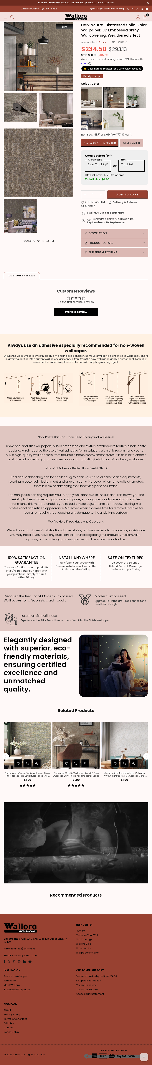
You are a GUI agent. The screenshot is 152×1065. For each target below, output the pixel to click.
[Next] (146, 756)
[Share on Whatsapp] (47, 241)
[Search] (12, 17)
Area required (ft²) (98, 155)
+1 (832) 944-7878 (24, 948)
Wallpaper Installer (87, 952)
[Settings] (138, 16)
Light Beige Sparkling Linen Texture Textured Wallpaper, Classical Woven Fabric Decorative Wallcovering (86, 774)
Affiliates (9, 1023)
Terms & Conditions (15, 1019)
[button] (145, 16)
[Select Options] (38, 763)
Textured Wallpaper (16, 976)
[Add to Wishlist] (29, 763)
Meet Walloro (12, 985)
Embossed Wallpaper (17, 989)
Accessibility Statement (90, 994)
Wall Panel (10, 980)
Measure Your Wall (87, 935)
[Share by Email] (52, 241)
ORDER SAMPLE (132, 143)
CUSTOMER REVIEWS (22, 275)
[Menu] (5, 17)
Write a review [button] (76, 312)
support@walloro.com (25, 955)
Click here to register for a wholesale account (112, 68)
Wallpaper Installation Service (108, 8)
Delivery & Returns (124, 202)
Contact (8, 1027)
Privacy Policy (12, 1014)
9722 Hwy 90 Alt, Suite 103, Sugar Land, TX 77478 (35, 940)
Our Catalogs (84, 939)
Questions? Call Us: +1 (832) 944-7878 (39, 8)
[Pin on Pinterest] (38, 241)
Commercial (83, 948)
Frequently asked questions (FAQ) (96, 976)
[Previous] (5, 756)
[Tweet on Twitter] (33, 241)
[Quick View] (47, 763)
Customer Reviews (87, 989)
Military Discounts (86, 985)
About (7, 1010)
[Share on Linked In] (43, 241)
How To (80, 930)
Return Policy (11, 1032)
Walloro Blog (83, 944)
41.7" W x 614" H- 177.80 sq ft (100, 143)
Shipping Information (88, 980)
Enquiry (90, 205)
